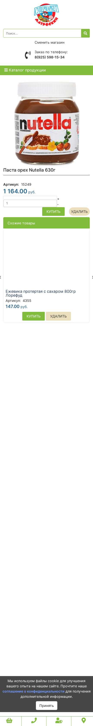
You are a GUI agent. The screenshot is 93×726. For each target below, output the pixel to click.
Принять (46, 705)
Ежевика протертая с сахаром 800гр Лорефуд (41, 293)
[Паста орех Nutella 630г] (46, 124)
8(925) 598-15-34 (50, 57)
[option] (46, 277)
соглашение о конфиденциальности (33, 691)
